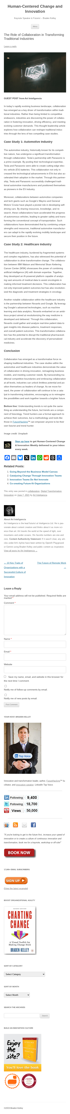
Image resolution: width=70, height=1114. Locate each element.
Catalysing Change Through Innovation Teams (36, 475)
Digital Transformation (51, 491)
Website (8, 664)
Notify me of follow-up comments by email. (26, 689)
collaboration (34, 491)
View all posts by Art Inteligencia (20, 550)
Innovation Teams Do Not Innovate (29, 479)
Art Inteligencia (40, 495)
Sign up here (22, 441)
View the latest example (16, 888)
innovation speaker (25, 785)
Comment (9, 603)
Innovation (9, 495)
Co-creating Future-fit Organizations (30, 483)
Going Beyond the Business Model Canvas (34, 471)
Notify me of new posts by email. (20, 698)
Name (8, 639)
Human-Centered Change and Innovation (35, 9)
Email (7, 651)
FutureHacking (20, 421)
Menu (35, 26)
